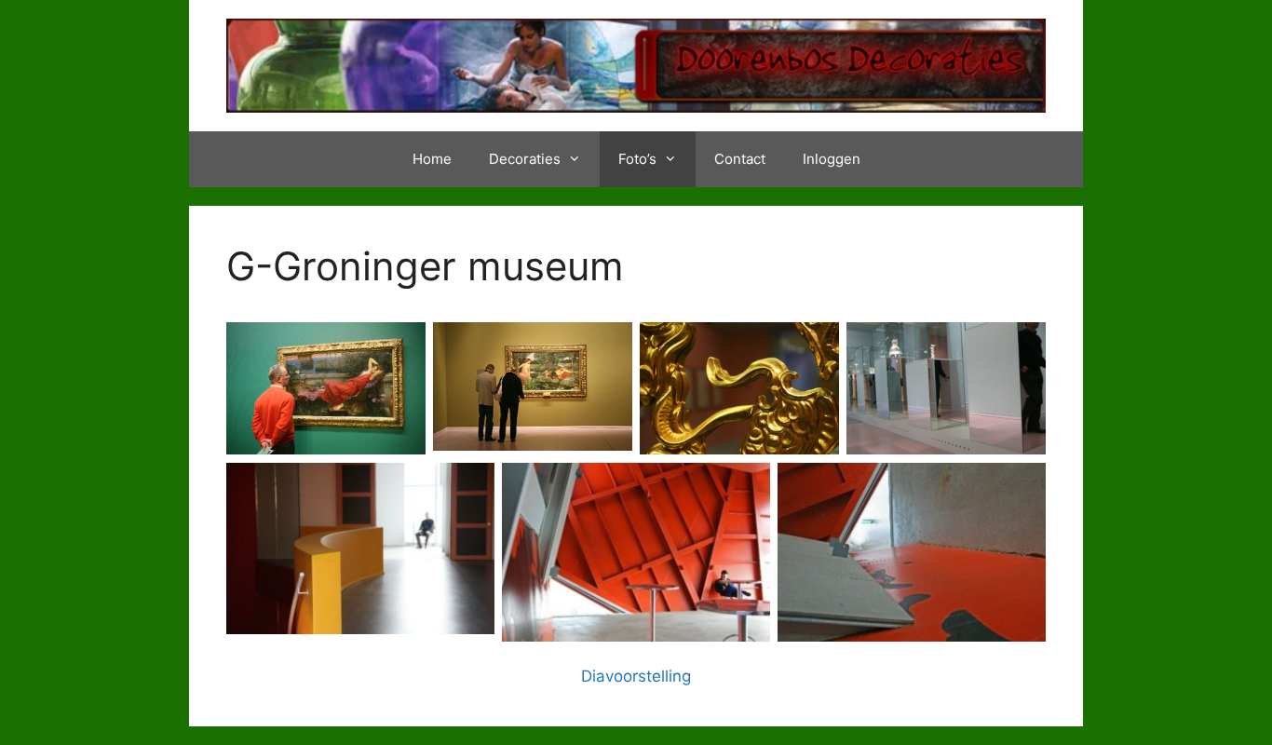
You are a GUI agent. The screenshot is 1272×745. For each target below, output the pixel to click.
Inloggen (831, 159)
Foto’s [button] (637, 159)
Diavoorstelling (636, 676)
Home (432, 159)
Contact (739, 159)
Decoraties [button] (525, 159)
